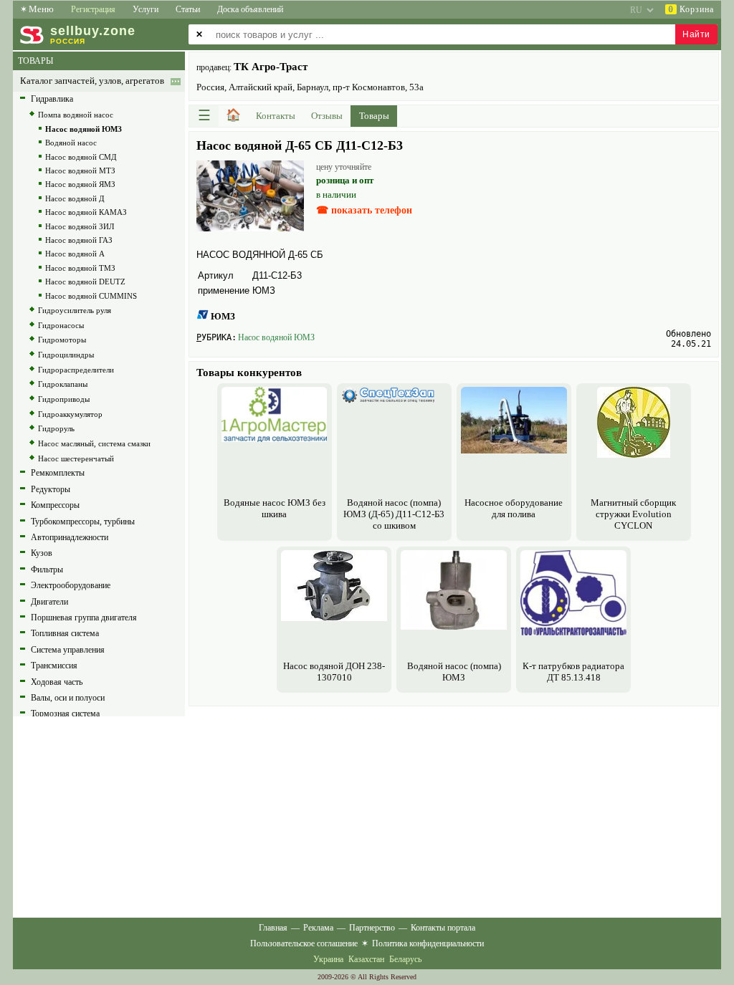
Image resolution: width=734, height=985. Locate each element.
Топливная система (65, 633)
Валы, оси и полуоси (68, 698)
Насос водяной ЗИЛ (79, 226)
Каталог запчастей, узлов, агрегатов (92, 81)
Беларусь (405, 959)
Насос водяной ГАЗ (79, 240)
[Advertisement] (454, 810)
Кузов (41, 553)
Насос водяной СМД (81, 157)
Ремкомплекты (58, 473)
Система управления (68, 650)
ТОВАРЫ (35, 61)
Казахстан (366, 959)
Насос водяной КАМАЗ (86, 212)
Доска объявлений (250, 9)
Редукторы (50, 489)
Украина (328, 959)
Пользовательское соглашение (304, 943)
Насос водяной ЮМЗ (276, 337)
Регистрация (93, 9)
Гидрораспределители (76, 369)
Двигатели (49, 602)
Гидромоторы (62, 339)
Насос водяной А (75, 253)
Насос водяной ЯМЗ (80, 184)
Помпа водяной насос (75, 114)
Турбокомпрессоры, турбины (83, 521)
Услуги (145, 9)
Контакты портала (443, 928)
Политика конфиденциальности (428, 943)
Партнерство (372, 928)
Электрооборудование (70, 585)
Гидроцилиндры (66, 354)
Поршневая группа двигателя (84, 617)
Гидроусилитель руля (74, 310)
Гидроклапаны (62, 384)
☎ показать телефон (364, 210)
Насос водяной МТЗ (80, 170)
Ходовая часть (56, 682)
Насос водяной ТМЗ (80, 268)
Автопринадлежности (69, 537)
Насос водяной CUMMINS (91, 296)
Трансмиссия (54, 665)
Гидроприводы (64, 399)
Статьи (188, 9)
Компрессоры (55, 505)
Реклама (318, 928)
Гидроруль (56, 428)
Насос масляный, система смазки (94, 443)
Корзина (691, 9)
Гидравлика (52, 99)
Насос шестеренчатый (76, 458)
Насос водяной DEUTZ (85, 281)
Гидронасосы (61, 325)
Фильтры (47, 569)
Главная (273, 928)
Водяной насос (71, 142)
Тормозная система (65, 713)
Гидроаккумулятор (70, 414)
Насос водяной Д (75, 198)
